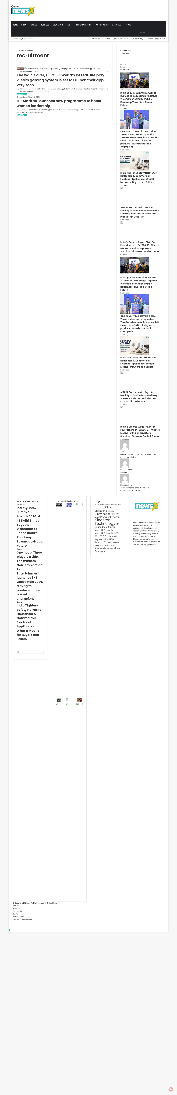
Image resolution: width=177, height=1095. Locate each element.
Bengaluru (117, 505)
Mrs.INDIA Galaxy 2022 (106, 533)
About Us (96, 39)
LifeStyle (116, 25)
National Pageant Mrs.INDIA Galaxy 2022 (105, 539)
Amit (122, 452)
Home (15, 25)
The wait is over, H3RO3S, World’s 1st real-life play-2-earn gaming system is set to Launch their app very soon (61, 80)
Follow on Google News (155, 39)
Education (58, 25)
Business (45, 25)
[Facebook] (13, 922)
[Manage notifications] (171, 1089)
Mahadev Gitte (126, 485)
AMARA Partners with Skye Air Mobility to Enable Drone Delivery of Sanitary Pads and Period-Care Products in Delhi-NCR (140, 212)
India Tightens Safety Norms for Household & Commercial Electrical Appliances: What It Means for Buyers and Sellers (138, 177)
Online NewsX (22, 71)
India (23, 25)
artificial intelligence (107, 505)
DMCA (126, 39)
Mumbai (100, 536)
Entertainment (83, 25)
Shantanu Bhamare (103, 548)
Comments (124, 70)
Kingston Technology (104, 522)
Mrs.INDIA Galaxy (103, 530)
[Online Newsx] (23, 10)
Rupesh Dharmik (126, 470)
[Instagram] (13, 927)
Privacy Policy (137, 39)
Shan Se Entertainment (104, 545)
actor (97, 504)
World (34, 25)
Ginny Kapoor (103, 513)
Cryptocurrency (99, 508)
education (111, 511)
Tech (68, 25)
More (128, 25)
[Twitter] (13, 925)
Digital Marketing (103, 509)
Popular (123, 64)
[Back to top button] (9, 930)
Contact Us (117, 39)
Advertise (106, 39)
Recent (123, 67)
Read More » (22, 94)
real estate (113, 542)
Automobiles (102, 25)
